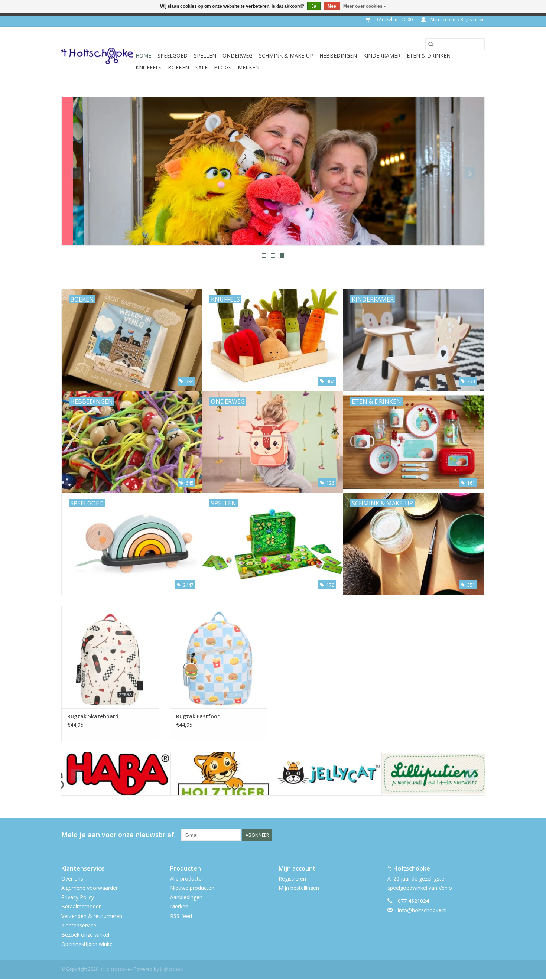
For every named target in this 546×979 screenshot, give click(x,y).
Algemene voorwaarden (90, 887)
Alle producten (187, 878)
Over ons (72, 878)
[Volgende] (470, 173)
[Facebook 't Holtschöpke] (452, 835)
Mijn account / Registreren (457, 19)
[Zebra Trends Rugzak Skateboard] (110, 657)
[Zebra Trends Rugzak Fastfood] (219, 657)
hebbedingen (338, 55)
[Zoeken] (430, 44)
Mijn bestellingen (299, 887)
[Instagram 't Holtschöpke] (479, 835)
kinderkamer (381, 55)
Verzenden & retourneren (91, 916)
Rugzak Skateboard (92, 716)
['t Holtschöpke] (97, 56)
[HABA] (114, 773)
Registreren (292, 878)
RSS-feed (181, 916)
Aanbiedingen (186, 897)
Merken (248, 67)
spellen (205, 55)
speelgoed (172, 55)
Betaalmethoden (81, 906)
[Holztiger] (219, 773)
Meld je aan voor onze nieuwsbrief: (118, 835)
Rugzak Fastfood (198, 716)
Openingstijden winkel (87, 943)
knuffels (149, 67)
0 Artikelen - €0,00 (394, 19)
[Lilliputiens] (430, 773)
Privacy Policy (77, 897)
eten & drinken (429, 55)
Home (143, 55)
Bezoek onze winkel (85, 934)
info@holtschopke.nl (422, 910)
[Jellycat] (325, 773)
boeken (178, 67)
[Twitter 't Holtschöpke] (465, 835)
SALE (201, 67)
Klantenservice (78, 925)
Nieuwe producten (192, 887)
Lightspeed (171, 969)
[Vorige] (76, 173)
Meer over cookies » (364, 6)
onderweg (237, 55)
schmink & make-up (286, 55)
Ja (313, 6)
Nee (332, 6)
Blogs (222, 67)
